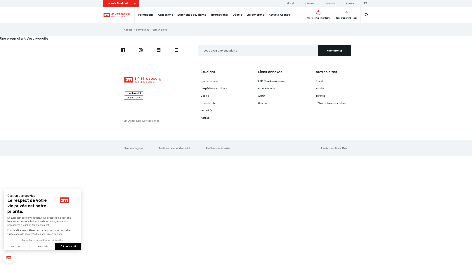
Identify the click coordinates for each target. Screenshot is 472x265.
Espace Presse (266, 88)
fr (365, 3)
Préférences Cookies (218, 148)
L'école (205, 96)
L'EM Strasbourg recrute (272, 81)
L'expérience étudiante (214, 88)
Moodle (320, 88)
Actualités (207, 110)
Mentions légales (133, 148)
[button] (8, 257)
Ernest (319, 81)
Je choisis (42, 246)
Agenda (205, 118)
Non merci (16, 246)
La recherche (208, 103)
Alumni (262, 96)
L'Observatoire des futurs (331, 103)
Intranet (320, 96)
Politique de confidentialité (174, 148)
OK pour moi (68, 246)
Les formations (209, 81)
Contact (263, 103)
